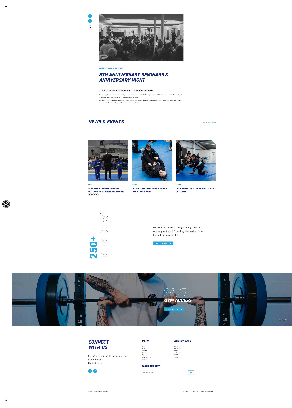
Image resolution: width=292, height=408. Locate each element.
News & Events (146, 357)
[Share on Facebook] (90, 16)
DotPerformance (209, 391)
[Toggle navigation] (6, 7)
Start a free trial (161, 243)
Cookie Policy (185, 391)
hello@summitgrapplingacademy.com (107, 356)
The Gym (144, 355)
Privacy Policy (195, 391)
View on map (177, 357)
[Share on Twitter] (90, 21)
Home (144, 346)
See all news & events (209, 123)
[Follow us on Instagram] (6, 401)
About (144, 348)
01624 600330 (95, 359)
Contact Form (95, 363)
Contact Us (145, 359)
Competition (145, 353)
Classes (144, 351)
